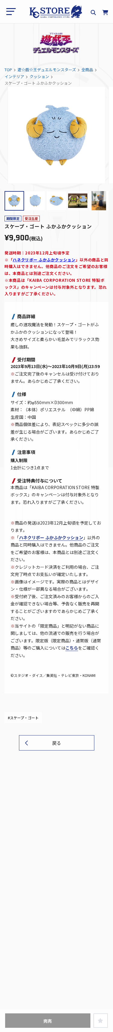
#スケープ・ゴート (23, 717)
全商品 (87, 69)
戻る (56, 743)
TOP (8, 69)
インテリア (14, 76)
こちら (71, 648)
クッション (39, 76)
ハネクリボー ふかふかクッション (44, 260)
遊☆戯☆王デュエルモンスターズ (46, 69)
